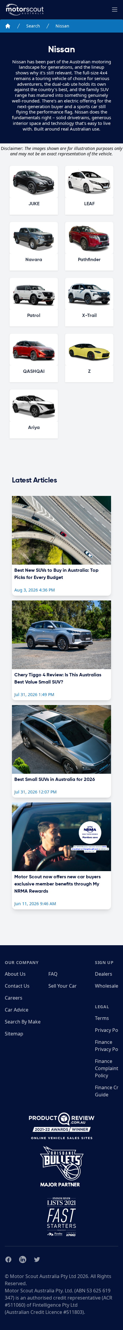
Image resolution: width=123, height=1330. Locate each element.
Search (33, 26)
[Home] (8, 26)
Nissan (62, 26)
